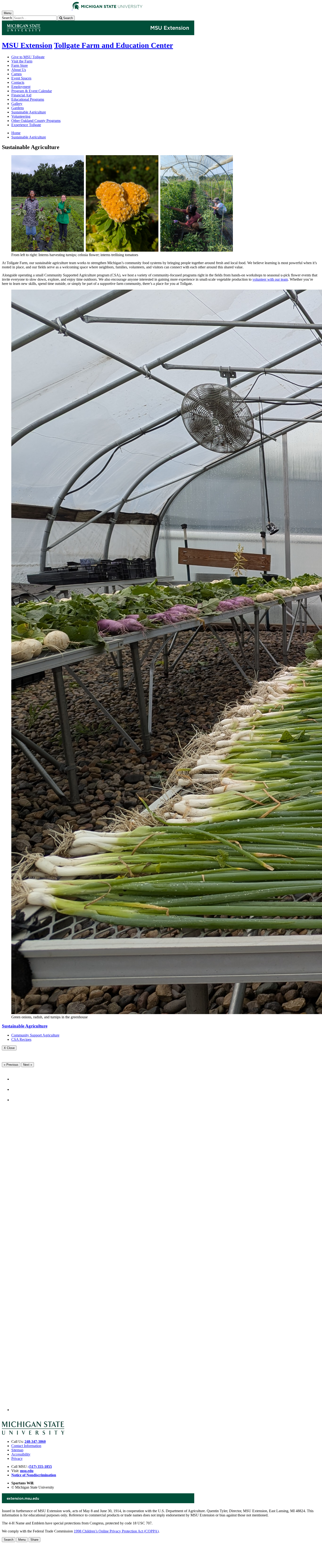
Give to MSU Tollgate (28, 57)
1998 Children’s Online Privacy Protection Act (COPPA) (116, 1531)
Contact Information (26, 1446)
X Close (9, 1048)
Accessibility (20, 1454)
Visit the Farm (21, 61)
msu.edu (26, 1471)
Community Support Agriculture (35, 1035)
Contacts (17, 82)
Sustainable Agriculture (28, 112)
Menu (22, 1539)
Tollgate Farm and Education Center (113, 45)
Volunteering (20, 116)
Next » (27, 1064)
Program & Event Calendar (31, 91)
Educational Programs (27, 99)
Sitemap (17, 1450)
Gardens (17, 108)
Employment (20, 87)
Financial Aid (21, 95)
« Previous (11, 1064)
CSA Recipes (21, 1039)
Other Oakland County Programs (36, 121)
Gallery (16, 104)
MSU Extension (27, 45)
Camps (16, 74)
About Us (18, 70)
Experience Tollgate (26, 125)
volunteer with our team (270, 279)
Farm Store (19, 65)
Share (34, 1539)
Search (7, 18)
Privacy (17, 1459)
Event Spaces (21, 78)
